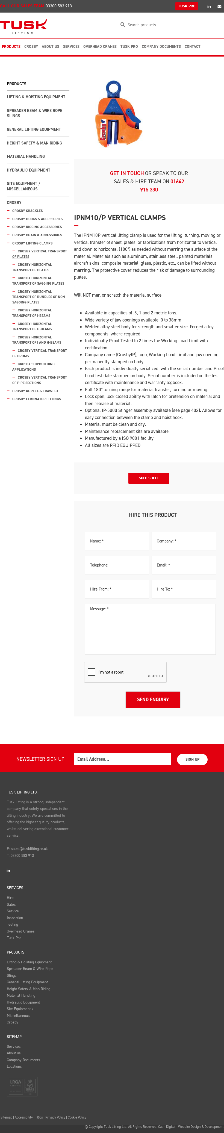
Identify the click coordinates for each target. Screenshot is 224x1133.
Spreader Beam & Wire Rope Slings (34, 113)
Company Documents (161, 46)
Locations (14, 1066)
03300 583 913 (59, 6)
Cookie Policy (77, 1117)
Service (13, 911)
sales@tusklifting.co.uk (29, 848)
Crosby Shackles (27, 210)
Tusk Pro (129, 46)
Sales (11, 904)
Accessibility (24, 1117)
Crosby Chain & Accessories (37, 235)
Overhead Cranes (100, 46)
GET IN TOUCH (127, 173)
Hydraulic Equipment (28, 170)
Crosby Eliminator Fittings (36, 399)
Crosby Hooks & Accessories (37, 219)
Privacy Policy (55, 1117)
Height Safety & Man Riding (34, 143)
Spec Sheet (149, 478)
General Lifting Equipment (34, 129)
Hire (10, 897)
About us (14, 1053)
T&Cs (39, 1117)
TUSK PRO (187, 6)
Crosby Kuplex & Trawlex (35, 391)
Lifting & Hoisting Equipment (36, 97)
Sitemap (14, 1036)
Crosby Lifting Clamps (32, 243)
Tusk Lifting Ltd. (22, 792)
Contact (193, 46)
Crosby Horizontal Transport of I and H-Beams (36, 340)
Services (71, 46)
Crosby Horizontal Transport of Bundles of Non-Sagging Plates (39, 297)
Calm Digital (166, 1126)
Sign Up (192, 759)
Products (11, 46)
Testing (12, 924)
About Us (50, 46)
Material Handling (26, 156)
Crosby (31, 46)
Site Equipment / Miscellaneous (23, 186)
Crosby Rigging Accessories (37, 227)
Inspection (15, 917)
